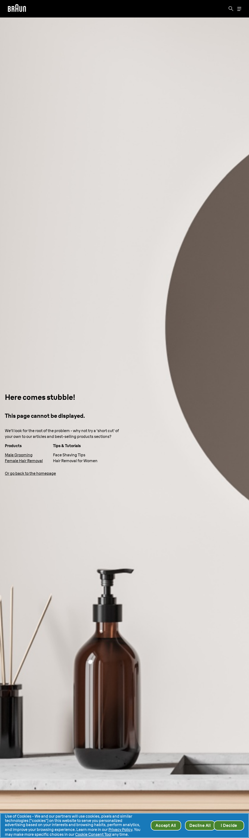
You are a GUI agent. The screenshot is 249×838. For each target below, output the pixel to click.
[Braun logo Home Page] (17, 8)
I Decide (229, 825)
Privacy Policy (120, 829)
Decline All (200, 825)
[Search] (231, 8)
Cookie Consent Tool (93, 834)
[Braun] (17, 8)
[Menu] (239, 9)
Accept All (166, 825)
